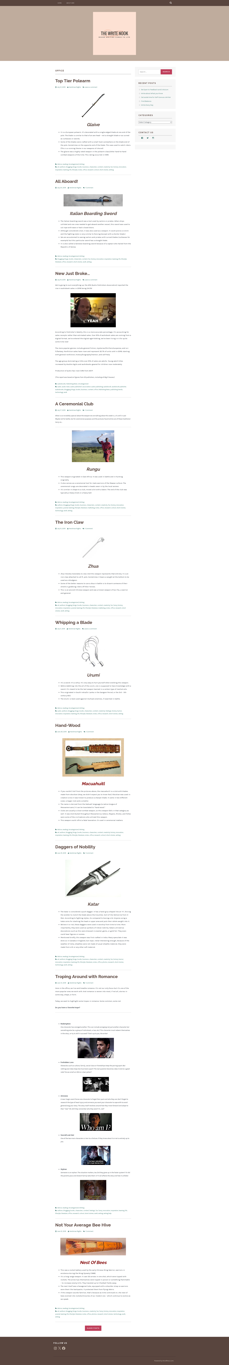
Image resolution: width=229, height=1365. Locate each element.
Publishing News (72, 384)
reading (65, 164)
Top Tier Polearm (72, 80)
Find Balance (146, 101)
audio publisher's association (80, 387)
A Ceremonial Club (74, 403)
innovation (122, 167)
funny (115, 605)
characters (93, 167)
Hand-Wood (67, 725)
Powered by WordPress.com (164, 1361)
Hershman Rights (75, 87)
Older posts (93, 1328)
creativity (107, 167)
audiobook (107, 387)
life (70, 170)
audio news (66, 387)
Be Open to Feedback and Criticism (155, 90)
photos (104, 962)
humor (119, 711)
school (96, 170)
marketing (91, 508)
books (79, 167)
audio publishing (97, 387)
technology (59, 392)
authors (62, 167)
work (84, 262)
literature (58, 262)
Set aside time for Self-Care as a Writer (156, 97)
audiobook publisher (119, 387)
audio (59, 387)
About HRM (70, 3)
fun (112, 167)
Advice (59, 164)
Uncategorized (73, 164)
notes (80, 170)
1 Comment (89, 188)
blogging (69, 167)
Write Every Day (147, 105)
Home (60, 3)
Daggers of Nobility (75, 846)
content (100, 167)
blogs (75, 167)
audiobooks (61, 384)
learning (66, 170)
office (85, 170)
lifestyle (75, 170)
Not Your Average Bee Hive (83, 1224)
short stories (103, 170)
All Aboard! (66, 181)
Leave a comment (91, 87)
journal (65, 508)
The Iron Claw (69, 522)
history (115, 167)
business (86, 167)
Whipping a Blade (73, 622)
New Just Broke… (72, 273)
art (58, 167)
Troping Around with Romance (86, 976)
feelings (108, 711)
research (91, 170)
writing (111, 170)
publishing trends (116, 389)
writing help (108, 1213)
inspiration (59, 170)
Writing (81, 164)
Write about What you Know (152, 93)
